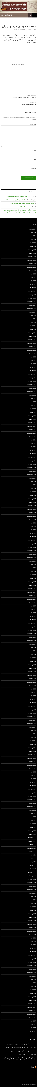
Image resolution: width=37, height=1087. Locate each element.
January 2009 (32, 959)
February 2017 (32, 623)
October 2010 (32, 886)
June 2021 (33, 443)
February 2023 (32, 374)
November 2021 (31, 426)
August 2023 (32, 353)
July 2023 (33, 357)
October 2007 (32, 1010)
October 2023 (32, 346)
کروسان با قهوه (6, 15)
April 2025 (33, 284)
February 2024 (32, 333)
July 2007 (33, 1021)
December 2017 (32, 588)
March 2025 (33, 288)
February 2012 (32, 831)
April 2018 (33, 575)
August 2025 (32, 270)
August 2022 (32, 395)
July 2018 (33, 564)
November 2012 (31, 799)
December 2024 (32, 298)
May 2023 (33, 364)
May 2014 (33, 737)
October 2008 (32, 969)
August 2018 (32, 561)
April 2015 (33, 699)
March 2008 (33, 993)
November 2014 (31, 716)
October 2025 (32, 263)
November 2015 (31, 675)
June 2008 (33, 983)
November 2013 (31, 758)
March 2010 (33, 910)
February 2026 (32, 250)
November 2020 (31, 467)
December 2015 (32, 671)
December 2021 (32, 422)
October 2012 (32, 803)
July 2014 (33, 730)
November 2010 (31, 882)
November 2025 (31, 260)
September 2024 (31, 308)
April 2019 (33, 533)
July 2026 (33, 232)
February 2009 (32, 955)
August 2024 (32, 312)
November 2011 (32, 841)
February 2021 (32, 457)
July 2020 (33, 481)
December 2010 (32, 879)
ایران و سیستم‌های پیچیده (29, 103)
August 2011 (32, 851)
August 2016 (32, 644)
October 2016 (32, 637)
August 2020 (32, 478)
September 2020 (31, 474)
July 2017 (33, 606)
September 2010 (31, 889)
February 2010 (32, 914)
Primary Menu (34, 15)
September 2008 (31, 972)
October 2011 (32, 844)
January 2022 (32, 419)
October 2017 (32, 595)
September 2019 (31, 516)
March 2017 (33, 620)
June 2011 (33, 858)
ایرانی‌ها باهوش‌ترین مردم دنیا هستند (17, 196)
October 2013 (32, 761)
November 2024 (31, 301)
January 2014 (32, 751)
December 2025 (32, 256)
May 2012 (33, 820)
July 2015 (33, 689)
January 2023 (32, 378)
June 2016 (33, 651)
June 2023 (33, 360)
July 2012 (33, 813)
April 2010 (33, 907)
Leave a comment (19, 29)
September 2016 (31, 640)
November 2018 (31, 550)
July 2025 (33, 274)
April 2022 (33, 409)
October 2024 (32, 305)
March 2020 (33, 495)
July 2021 (33, 440)
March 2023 (33, 371)
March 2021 (33, 454)
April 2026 (33, 243)
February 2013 (32, 789)
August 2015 (32, 685)
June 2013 (33, 775)
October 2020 (32, 471)
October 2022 (32, 388)
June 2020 (33, 485)
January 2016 (32, 668)
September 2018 (31, 557)
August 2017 (32, 602)
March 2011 (33, 869)
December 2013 (32, 754)
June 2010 (33, 900)
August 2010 (32, 893)
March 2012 (33, 827)
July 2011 (33, 855)
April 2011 (33, 865)
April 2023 (33, 367)
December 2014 (32, 713)
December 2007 (32, 1003)
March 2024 (33, 329)
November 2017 (31, 592)
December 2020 (32, 464)
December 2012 (32, 796)
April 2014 (33, 741)
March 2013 (33, 786)
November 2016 (31, 633)
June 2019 (33, 526)
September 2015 (31, 682)
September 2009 (31, 931)
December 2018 (32, 547)
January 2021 (32, 461)
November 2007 (31, 1007)
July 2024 (33, 315)
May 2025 (33, 281)
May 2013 (33, 779)
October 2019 (32, 512)
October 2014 (32, 720)
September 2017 (31, 599)
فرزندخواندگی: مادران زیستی (12, 212)
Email (34, 159)
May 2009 (33, 945)
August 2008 (32, 976)
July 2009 (33, 938)
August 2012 (32, 810)
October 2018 (32, 554)
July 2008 (33, 979)
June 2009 (33, 941)
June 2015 (33, 692)
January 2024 (32, 336)
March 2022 (33, 412)
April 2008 (33, 990)
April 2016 (33, 658)
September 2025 (31, 267)
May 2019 (33, 530)
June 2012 (33, 817)
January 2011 (32, 876)
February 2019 (32, 540)
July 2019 (33, 523)
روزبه (27, 29)
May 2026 (33, 239)
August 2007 (32, 1017)
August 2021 (32, 436)
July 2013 (33, 772)
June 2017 (33, 609)
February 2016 (32, 665)
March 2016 (33, 661)
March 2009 (33, 952)
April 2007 (33, 1031)
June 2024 (33, 319)
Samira (32, 203)
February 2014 (32, 748)
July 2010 (33, 896)
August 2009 (32, 934)
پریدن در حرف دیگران (25, 206)
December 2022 (32, 381)
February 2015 (32, 706)
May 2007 (33, 1028)
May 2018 (33, 571)
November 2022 (31, 384)
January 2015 (32, 710)
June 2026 (33, 236)
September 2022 (31, 391)
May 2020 (33, 488)
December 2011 (32, 837)
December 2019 (32, 505)
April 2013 (33, 782)
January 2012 (32, 834)
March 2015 (33, 703)
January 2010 (32, 917)
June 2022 (33, 402)
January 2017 (32, 627)
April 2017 (33, 616)
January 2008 (32, 1000)
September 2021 (31, 433)
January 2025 (32, 295)
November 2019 (31, 509)
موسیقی (34, 23)
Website (33, 168)
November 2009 (31, 924)
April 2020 (33, 492)
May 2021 (33, 447)
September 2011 (31, 848)
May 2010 (33, 903)
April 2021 (33, 450)
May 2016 (33, 654)
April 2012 (33, 824)
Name (34, 150)
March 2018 (33, 578)
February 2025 (32, 291)
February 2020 (32, 499)
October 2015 (32, 678)
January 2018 (32, 585)
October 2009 (32, 927)
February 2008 (32, 997)
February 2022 (32, 416)
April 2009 (33, 948)
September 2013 (31, 765)
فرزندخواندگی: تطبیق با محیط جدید (20, 203)
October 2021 (32, 429)
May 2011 (33, 862)
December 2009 (32, 920)
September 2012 (31, 806)
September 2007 (31, 1014)
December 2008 (32, 962)
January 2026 (32, 253)
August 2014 (32, 727)
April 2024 (33, 326)
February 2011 (32, 872)
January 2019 (32, 544)
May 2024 (33, 322)
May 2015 (33, 696)
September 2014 (31, 723)
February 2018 (32, 582)
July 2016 (33, 647)
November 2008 (31, 965)
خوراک (32, 1067)
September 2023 (31, 350)
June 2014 (33, 734)
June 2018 (33, 568)
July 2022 (33, 398)
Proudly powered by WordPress (29, 1084)
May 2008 (33, 986)
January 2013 (32, 793)
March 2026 (33, 246)
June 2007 (33, 1024)
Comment (32, 124)
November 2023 (31, 343)
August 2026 (32, 229)
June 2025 (33, 277)
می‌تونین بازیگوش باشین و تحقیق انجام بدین (23, 96)
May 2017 (33, 613)
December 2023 (32, 339)
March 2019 (33, 537)
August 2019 (32, 519)
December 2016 (32, 630)
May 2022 (33, 405)
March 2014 (33, 744)
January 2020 (32, 502)
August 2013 (32, 768)
